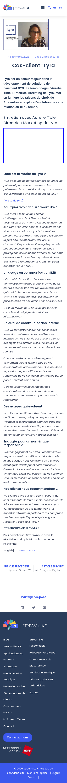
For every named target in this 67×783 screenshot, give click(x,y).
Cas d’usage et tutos (47, 56)
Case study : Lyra (26, 550)
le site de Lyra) (14, 200)
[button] (43, 8)
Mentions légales (37, 773)
